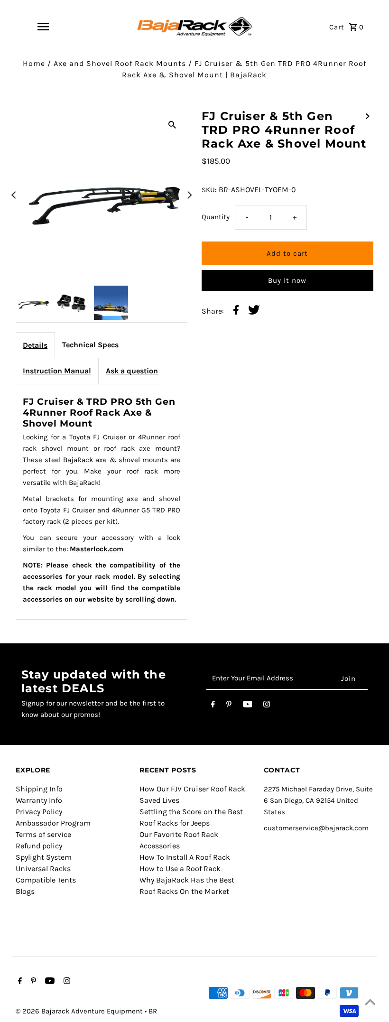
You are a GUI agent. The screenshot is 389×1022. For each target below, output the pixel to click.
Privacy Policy (39, 811)
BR (152, 1011)
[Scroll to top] (370, 1003)
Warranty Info (39, 800)
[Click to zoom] (172, 124)
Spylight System (44, 857)
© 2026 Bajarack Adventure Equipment (80, 1011)
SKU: (209, 190)
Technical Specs (90, 344)
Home (34, 63)
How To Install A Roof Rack (184, 857)
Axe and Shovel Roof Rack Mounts (120, 63)
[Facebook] (213, 706)
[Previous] (14, 195)
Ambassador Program (53, 822)
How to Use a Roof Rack (180, 868)
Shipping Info (39, 788)
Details (35, 345)
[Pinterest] (229, 706)
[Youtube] (247, 706)
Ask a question (132, 370)
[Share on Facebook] (236, 311)
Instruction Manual (57, 370)
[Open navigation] (43, 26)
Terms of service (43, 834)
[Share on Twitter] (254, 311)
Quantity (216, 217)
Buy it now (287, 280)
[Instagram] (266, 706)
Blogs (25, 891)
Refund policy (39, 845)
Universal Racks (43, 868)
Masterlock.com (96, 549)
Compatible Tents (46, 879)
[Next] (188, 195)
